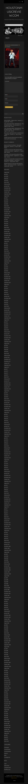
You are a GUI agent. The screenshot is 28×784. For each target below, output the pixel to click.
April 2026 (6, 180)
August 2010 (6, 530)
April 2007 (6, 607)
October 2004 (6, 664)
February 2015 (7, 424)
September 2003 (7, 688)
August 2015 (6, 412)
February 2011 (7, 518)
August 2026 (6, 172)
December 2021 (7, 276)
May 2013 (6, 465)
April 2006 (6, 631)
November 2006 (7, 617)
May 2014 (6, 442)
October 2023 (6, 237)
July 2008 (6, 577)
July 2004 (6, 670)
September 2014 (7, 434)
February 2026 (7, 184)
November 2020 (7, 298)
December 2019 (7, 312)
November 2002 (7, 703)
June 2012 (6, 487)
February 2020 (7, 308)
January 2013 (6, 473)
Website (6, 102)
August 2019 (6, 320)
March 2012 (6, 493)
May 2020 (6, 302)
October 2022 (6, 259)
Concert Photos (7, 749)
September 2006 (7, 621)
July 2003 (6, 692)
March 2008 (6, 585)
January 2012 (6, 497)
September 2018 (7, 341)
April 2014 (6, 444)
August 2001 (6, 733)
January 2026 (6, 186)
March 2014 (6, 446)
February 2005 (7, 658)
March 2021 (6, 294)
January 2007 (6, 613)
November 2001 (7, 727)
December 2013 (7, 451)
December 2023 (7, 233)
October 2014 (6, 432)
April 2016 (6, 396)
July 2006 (6, 625)
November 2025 (7, 190)
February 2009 (7, 564)
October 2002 (6, 705)
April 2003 (6, 697)
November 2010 (7, 524)
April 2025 (6, 203)
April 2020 (6, 304)
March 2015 (6, 422)
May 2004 (6, 674)
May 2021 (6, 290)
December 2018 (7, 335)
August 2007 (6, 599)
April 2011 (6, 514)
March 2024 (6, 227)
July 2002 (6, 711)
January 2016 (6, 402)
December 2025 (7, 188)
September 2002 (7, 707)
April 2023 (6, 249)
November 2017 (7, 361)
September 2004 (7, 666)
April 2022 (6, 270)
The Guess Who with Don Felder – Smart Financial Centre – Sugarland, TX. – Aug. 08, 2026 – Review (13, 151)
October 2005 (6, 642)
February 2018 (7, 355)
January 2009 (6, 566)
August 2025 (6, 196)
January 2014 (6, 449)
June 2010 (6, 534)
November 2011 (7, 501)
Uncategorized (7, 757)
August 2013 (6, 459)
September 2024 (7, 215)
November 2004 (7, 662)
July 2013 (6, 461)
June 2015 (6, 416)
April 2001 (6, 739)
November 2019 (7, 314)
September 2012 (7, 481)
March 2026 (6, 182)
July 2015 (6, 414)
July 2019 (6, 322)
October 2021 (6, 280)
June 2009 (6, 556)
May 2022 (6, 268)
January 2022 (6, 274)
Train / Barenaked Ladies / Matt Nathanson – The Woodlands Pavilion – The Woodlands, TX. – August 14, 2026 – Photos (14, 125)
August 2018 (6, 343)
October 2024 (6, 213)
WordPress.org (7, 769)
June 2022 (6, 266)
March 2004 (6, 678)
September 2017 (7, 365)
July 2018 (6, 345)
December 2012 (7, 475)
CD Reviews (6, 747)
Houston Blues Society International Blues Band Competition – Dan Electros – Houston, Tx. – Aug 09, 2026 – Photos (13, 160)
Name (6, 94)
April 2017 (6, 375)
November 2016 (7, 385)
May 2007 (6, 605)
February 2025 (7, 207)
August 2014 (6, 436)
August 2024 (6, 217)
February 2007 (7, 611)
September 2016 (7, 388)
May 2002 (6, 715)
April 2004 (6, 676)
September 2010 (7, 528)
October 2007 (6, 595)
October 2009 (6, 548)
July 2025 (6, 198)
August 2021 (6, 284)
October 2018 (6, 339)
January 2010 (6, 544)
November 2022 (7, 257)
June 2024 (6, 221)
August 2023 (6, 241)
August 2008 (6, 575)
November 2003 (7, 684)
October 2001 (6, 729)
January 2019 (6, 333)
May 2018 (6, 349)
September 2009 (7, 550)
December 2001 (7, 725)
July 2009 (6, 554)
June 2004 (6, 672)
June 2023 (6, 245)
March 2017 (6, 377)
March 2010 (6, 540)
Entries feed (6, 765)
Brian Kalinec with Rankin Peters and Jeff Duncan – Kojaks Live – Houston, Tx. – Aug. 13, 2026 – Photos (13, 134)
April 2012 (6, 491)
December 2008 (7, 568)
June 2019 (6, 323)
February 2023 (7, 253)
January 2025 (6, 209)
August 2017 (6, 367)
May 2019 (6, 325)
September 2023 (7, 239)
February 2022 (7, 272)
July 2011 (6, 509)
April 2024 (6, 225)
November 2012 (7, 477)
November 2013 (7, 453)
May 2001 (6, 737)
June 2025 (6, 199)
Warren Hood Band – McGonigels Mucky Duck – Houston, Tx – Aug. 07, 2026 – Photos (12, 146)
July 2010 (6, 532)
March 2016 (6, 398)
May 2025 (6, 201)
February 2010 (7, 542)
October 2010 (6, 526)
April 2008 (6, 583)
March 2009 (6, 562)
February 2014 (7, 447)
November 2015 (7, 406)
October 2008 (6, 571)
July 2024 (6, 219)
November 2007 (7, 593)
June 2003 (6, 694)
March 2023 (6, 251)
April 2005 (6, 654)
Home (19, 35)
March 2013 (6, 469)
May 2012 (6, 489)
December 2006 (7, 615)
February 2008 (7, 587)
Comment (7, 81)
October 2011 (6, 503)
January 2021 (6, 296)
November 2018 (7, 337)
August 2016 (6, 390)
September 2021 (7, 282)
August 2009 (6, 552)
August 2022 (6, 262)
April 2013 (6, 467)
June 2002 (6, 713)
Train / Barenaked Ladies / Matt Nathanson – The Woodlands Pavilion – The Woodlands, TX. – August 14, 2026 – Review (14, 130)
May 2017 (6, 373)
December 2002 (7, 701)
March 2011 (6, 516)
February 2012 (7, 495)
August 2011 (6, 507)
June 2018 (6, 347)
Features (6, 753)
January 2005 (6, 660)
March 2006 (6, 632)
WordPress (14, 776)
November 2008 (7, 570)
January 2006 (6, 636)
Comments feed (7, 767)
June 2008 (6, 579)
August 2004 (6, 668)
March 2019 (6, 329)
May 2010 (6, 536)
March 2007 (6, 609)
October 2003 (6, 686)
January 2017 (6, 381)
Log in (5, 763)
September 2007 (7, 597)
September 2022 (7, 261)
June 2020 (6, 300)
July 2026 (6, 174)
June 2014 (6, 440)
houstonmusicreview (15, 45)
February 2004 (7, 680)
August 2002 (6, 709)
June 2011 (6, 510)
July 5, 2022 (8, 45)
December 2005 (7, 638)
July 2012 (6, 485)
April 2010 (6, 538)
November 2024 (7, 211)
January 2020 (6, 310)
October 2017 (6, 363)
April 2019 (6, 327)
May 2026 (6, 178)
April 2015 (6, 420)
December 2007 (7, 591)
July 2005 (6, 648)
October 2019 (6, 316)
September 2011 (7, 505)
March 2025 (6, 205)
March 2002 (6, 719)
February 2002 (7, 721)
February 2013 (7, 471)
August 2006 (6, 623)
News (5, 755)
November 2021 (7, 278)
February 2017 (7, 379)
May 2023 (6, 247)
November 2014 (7, 430)
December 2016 (7, 383)
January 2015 (6, 426)
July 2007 (6, 601)
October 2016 (6, 386)
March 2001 (6, 741)
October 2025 (6, 192)
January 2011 (6, 520)
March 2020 (6, 306)
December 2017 (7, 359)
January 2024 (6, 231)
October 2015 (6, 408)
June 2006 (6, 627)
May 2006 (6, 629)
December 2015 (7, 404)
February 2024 (7, 229)
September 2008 (7, 573)
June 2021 (6, 288)
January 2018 (6, 357)
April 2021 (6, 292)
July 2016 (6, 392)
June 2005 (6, 650)
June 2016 (6, 394)
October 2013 (6, 455)
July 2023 (6, 243)
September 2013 (7, 457)
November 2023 (7, 235)
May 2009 (6, 558)
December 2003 (7, 682)
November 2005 (7, 640)
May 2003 (6, 695)
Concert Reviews (7, 751)
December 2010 (7, 522)
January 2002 (6, 723)
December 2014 (7, 428)
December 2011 (7, 499)
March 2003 (6, 699)
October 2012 (6, 479)
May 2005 (6, 652)
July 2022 (6, 264)
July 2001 (6, 735)
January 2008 (6, 589)
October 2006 (6, 619)
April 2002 (6, 717)
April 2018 (6, 351)
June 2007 (6, 603)
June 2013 (6, 463)
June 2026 (6, 176)
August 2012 (6, 483)
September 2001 (7, 731)
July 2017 (6, 369)
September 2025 (7, 194)
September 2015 (7, 410)
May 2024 (6, 223)
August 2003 (6, 690)
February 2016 (7, 400)
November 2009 (7, 546)
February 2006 (7, 634)
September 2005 (7, 644)
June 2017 (6, 371)
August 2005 (6, 646)
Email (6, 98)
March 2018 (6, 353)
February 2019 (7, 331)
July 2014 (6, 438)
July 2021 (6, 286)
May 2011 (6, 512)
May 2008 (6, 581)
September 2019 (7, 318)
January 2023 (6, 255)
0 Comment (8, 46)
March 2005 (6, 656)
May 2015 (6, 418)
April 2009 (6, 560)
